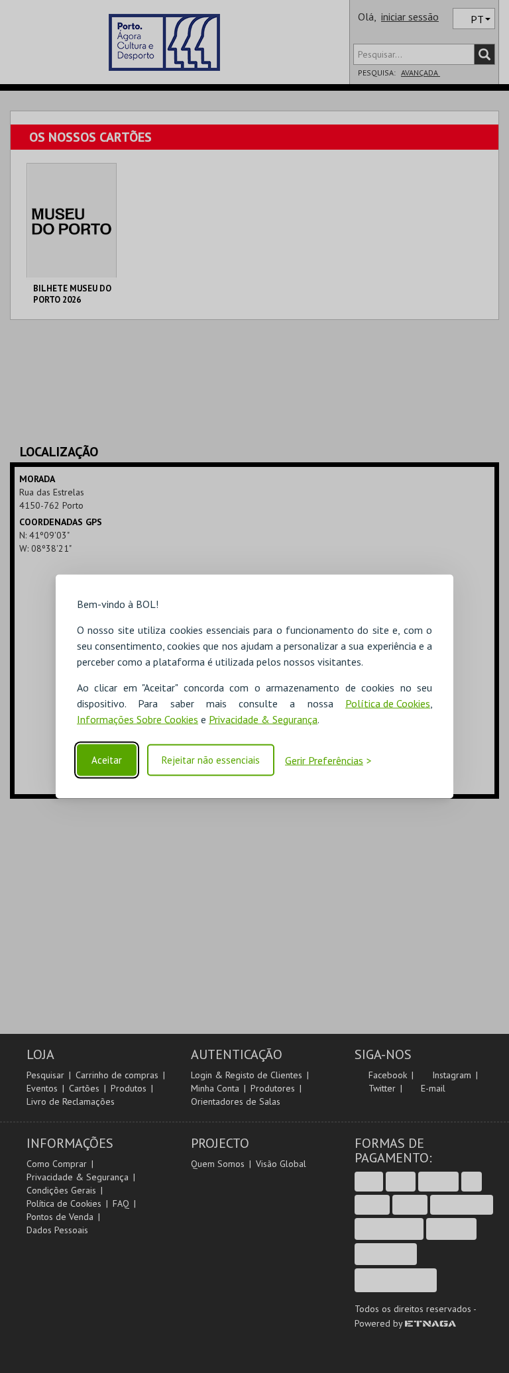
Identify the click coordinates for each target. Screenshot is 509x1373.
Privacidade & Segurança (263, 718)
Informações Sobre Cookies (137, 718)
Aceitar (106, 760)
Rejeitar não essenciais (211, 760)
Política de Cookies (387, 702)
